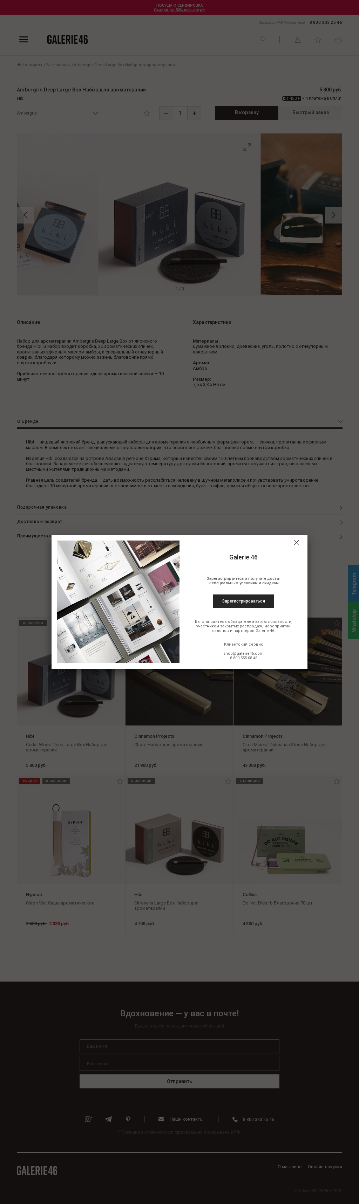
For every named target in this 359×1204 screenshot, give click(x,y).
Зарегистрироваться (243, 601)
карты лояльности (273, 621)
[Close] (296, 542)
